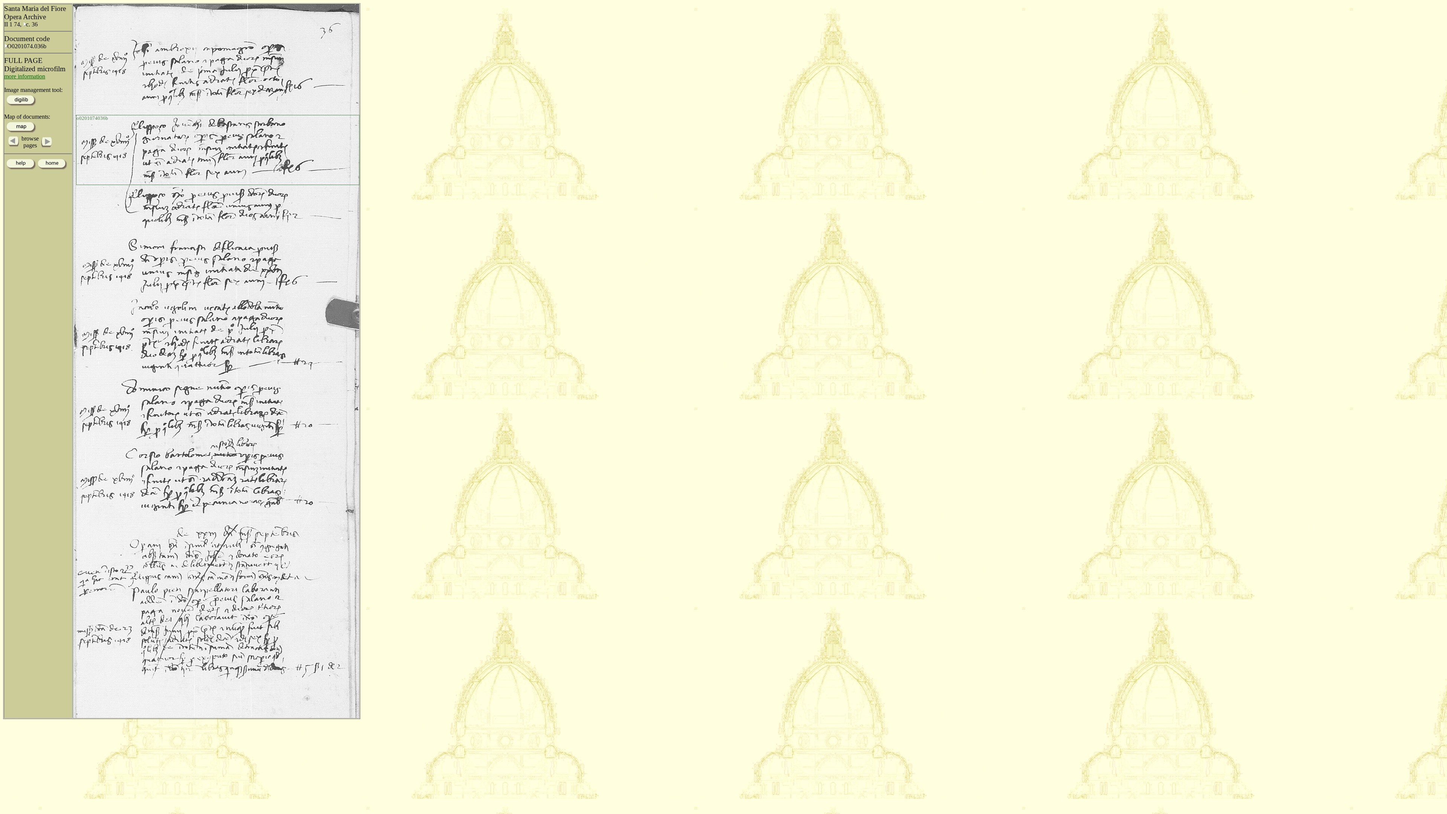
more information (24, 76)
